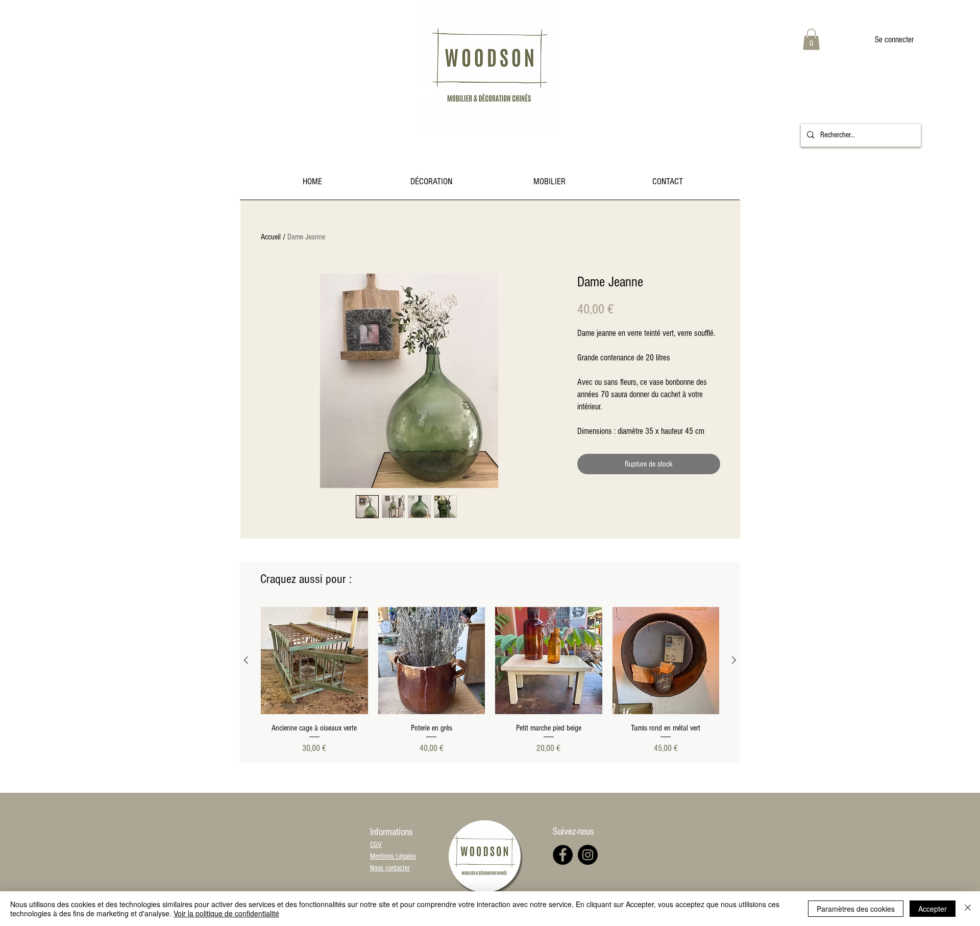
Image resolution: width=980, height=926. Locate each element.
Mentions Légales (393, 856)
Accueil (271, 236)
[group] (490, 680)
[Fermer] (968, 908)
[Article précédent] (246, 660)
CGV (376, 844)
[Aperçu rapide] (314, 660)
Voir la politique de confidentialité (226, 913)
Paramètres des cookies (856, 909)
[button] (811, 39)
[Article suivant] (734, 660)
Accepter (932, 909)
